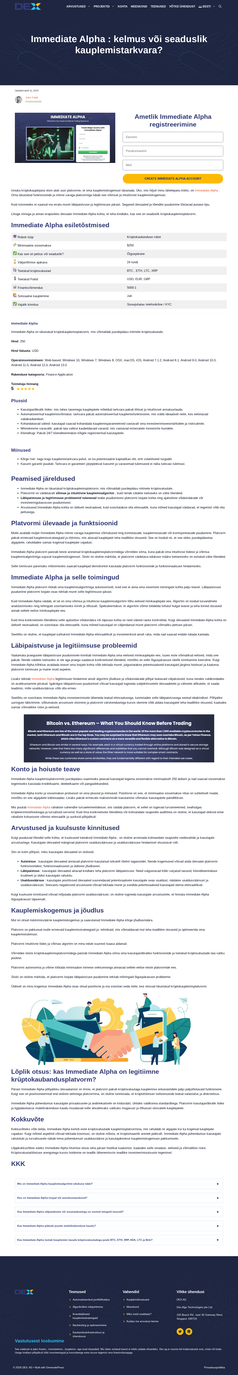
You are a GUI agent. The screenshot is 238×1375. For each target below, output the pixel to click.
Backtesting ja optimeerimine (90, 1325)
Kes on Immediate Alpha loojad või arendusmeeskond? (52, 1197)
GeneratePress (55, 1367)
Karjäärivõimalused (138, 1299)
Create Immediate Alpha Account (173, 178)
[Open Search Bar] (220, 6)
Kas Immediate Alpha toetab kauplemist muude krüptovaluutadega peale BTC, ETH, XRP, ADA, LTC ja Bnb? (85, 1239)
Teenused (158, 6)
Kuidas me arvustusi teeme (143, 1321)
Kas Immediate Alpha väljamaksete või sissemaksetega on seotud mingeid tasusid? (70, 1211)
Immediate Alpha (206, 190)
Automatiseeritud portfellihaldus (91, 1299)
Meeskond (139, 6)
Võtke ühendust (182, 6)
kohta (123, 6)
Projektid (102, 6)
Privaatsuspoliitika (214, 1367)
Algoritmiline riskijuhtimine (88, 1306)
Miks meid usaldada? (139, 1314)
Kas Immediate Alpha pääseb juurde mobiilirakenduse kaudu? (56, 1225)
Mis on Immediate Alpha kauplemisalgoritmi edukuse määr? (55, 1183)
